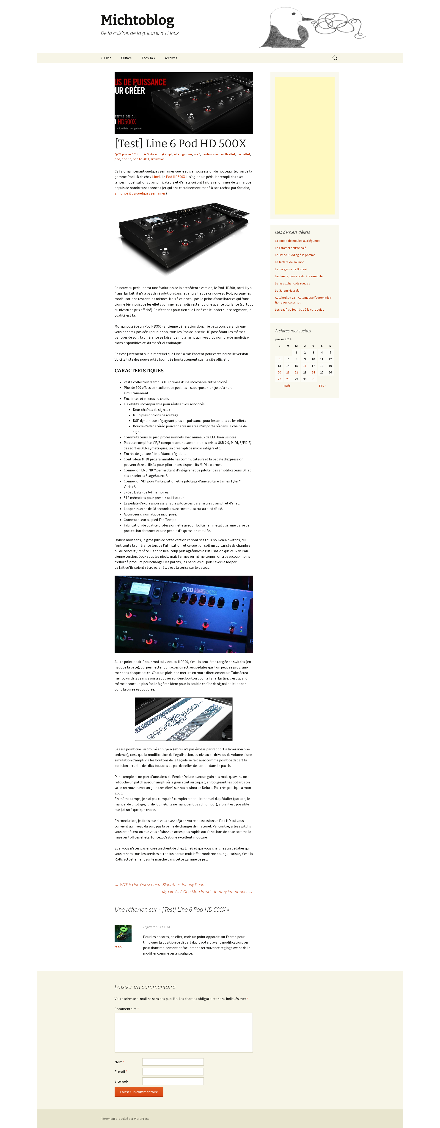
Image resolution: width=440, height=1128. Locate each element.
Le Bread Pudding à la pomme (295, 255)
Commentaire (127, 1008)
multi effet (228, 154)
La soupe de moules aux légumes (297, 241)
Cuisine (106, 58)
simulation (158, 159)
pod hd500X (141, 159)
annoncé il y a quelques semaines (140, 193)
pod (117, 159)
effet (177, 154)
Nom (120, 1062)
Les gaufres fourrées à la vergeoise (299, 309)
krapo (119, 946)
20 (279, 372)
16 (304, 366)
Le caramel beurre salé (290, 248)
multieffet (243, 154)
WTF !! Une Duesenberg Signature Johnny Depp (159, 884)
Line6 (156, 176)
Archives (171, 58)
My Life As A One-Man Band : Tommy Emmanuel (207, 891)
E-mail (121, 1071)
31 (313, 379)
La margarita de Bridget (291, 269)
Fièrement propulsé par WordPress (125, 1119)
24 (313, 372)
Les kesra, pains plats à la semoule (299, 276)
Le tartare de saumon (289, 262)
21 (287, 372)
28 (287, 379)
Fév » (322, 386)
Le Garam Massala (287, 290)
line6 (197, 154)
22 (296, 372)
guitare (187, 154)
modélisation (211, 154)
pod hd (126, 159)
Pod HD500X (175, 176)
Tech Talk (148, 58)
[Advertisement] (305, 145)
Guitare (126, 58)
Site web (121, 1081)
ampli (168, 154)
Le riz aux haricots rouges (292, 283)
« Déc (287, 386)
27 (279, 379)
